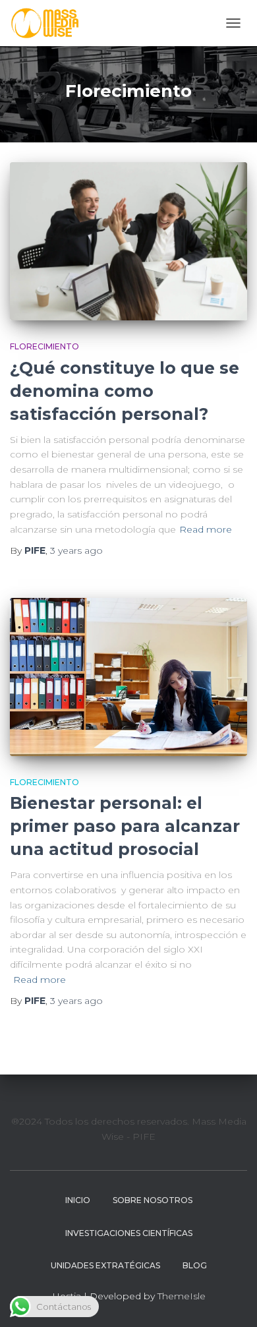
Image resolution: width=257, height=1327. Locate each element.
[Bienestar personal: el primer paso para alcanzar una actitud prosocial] (128, 677)
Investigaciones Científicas (128, 1233)
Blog (195, 1265)
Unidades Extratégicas (105, 1265)
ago (76, 550)
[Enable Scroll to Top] (231, 1300)
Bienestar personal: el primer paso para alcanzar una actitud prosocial (125, 826)
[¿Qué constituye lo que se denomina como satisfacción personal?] (128, 241)
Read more (205, 529)
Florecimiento (44, 346)
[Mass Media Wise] (50, 23)
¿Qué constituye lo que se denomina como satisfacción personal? (124, 391)
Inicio (77, 1200)
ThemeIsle (181, 1296)
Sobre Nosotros (152, 1200)
